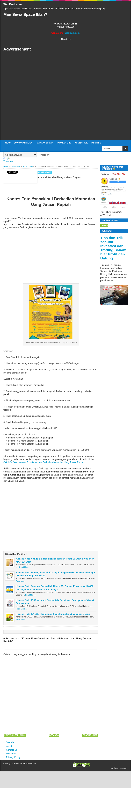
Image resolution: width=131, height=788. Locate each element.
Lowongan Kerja (23, 143)
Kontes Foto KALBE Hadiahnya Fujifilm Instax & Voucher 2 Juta (53, 614)
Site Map (10, 742)
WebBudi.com (12, 4)
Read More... (24, 567)
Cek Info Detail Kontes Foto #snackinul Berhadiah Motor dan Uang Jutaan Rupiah (43, 462)
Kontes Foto (45, 172)
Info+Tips (96, 143)
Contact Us (11, 750)
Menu (8, 143)
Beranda (54, 735)
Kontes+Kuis (81, 143)
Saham (104, 225)
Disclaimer (11, 753)
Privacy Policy (13, 757)
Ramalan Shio (64, 143)
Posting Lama (90, 735)
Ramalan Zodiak (44, 143)
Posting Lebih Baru (14, 735)
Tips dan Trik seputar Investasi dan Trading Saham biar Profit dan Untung (113, 248)
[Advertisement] (65, 96)
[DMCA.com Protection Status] (81, 766)
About (9, 746)
